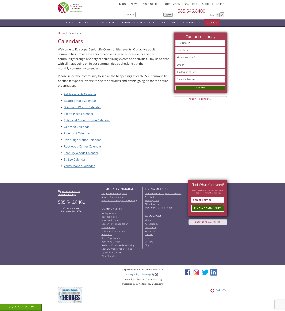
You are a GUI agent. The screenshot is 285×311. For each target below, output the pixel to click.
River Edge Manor (111, 238)
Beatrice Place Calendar (80, 101)
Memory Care (152, 200)
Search (168, 14)
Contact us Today (21, 307)
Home (61, 33)
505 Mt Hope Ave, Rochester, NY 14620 (71, 210)
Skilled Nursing (153, 204)
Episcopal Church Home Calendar (87, 120)
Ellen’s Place (108, 227)
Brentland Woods (111, 220)
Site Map (146, 274)
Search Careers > (200, 99)
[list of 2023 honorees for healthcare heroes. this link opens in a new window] (70, 294)
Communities (105, 22)
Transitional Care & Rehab (158, 207)
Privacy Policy (133, 274)
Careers (191, 4)
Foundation (172, 4)
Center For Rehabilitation (115, 223)
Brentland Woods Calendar (82, 107)
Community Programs (138, 22)
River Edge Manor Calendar (82, 140)
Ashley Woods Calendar (80, 94)
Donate (212, 23)
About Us (168, 22)
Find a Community (207, 208)
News (134, 4)
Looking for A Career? (207, 222)
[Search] (149, 13)
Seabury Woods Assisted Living (118, 245)
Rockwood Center (111, 241)
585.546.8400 (191, 11)
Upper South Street (112, 252)
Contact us (191, 22)
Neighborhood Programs (114, 193)
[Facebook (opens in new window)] (187, 271)
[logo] (84, 7)
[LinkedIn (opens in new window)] (213, 271)
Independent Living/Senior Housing (163, 193)
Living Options (77, 22)
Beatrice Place (109, 216)
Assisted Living (153, 197)
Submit (200, 87)
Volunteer (151, 4)
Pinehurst (107, 234)
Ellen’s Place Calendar (78, 114)
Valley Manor (108, 255)
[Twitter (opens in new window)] (205, 271)
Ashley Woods (109, 213)
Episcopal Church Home (114, 231)
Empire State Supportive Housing (119, 200)
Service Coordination (113, 197)
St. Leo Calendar (75, 159)
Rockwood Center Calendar (82, 146)
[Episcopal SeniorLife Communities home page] (77, 193)
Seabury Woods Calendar (81, 153)
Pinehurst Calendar (77, 133)
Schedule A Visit (213, 4)
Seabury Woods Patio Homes (117, 248)
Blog (122, 4)
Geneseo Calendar (76, 127)
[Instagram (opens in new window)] (196, 271)
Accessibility (151, 223)
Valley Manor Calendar (79, 166)
